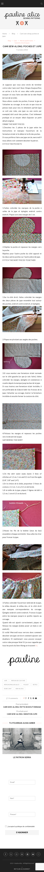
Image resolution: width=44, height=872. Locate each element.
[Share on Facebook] (28, 698)
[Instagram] (16, 854)
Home (4, 34)
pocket (26, 684)
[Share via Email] (36, 698)
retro (35, 684)
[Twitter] (11, 854)
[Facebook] (5, 854)
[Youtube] (33, 854)
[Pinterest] (22, 854)
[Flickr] (27, 854)
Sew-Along (20, 688)
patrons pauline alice (11, 684)
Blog (13, 34)
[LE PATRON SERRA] (22, 741)
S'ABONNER (22, 832)
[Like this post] (26, 698)
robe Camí (7, 688)
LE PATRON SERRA (22, 757)
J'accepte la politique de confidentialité (21, 826)
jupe (5, 680)
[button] (4, 745)
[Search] (41, 3)
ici (36, 645)
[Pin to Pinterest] (33, 698)
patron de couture (18, 680)
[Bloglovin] (38, 854)
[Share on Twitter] (31, 698)
